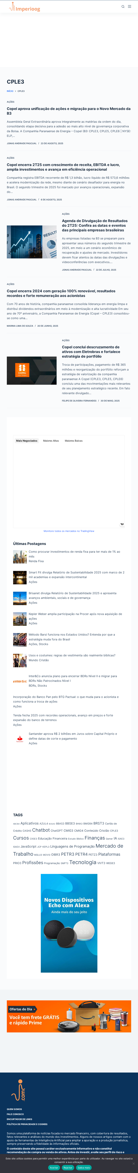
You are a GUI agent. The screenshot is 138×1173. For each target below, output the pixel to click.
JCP (39, 846)
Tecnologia (82, 862)
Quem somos (14, 1109)
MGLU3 (38, 855)
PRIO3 (17, 863)
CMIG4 (78, 830)
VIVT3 (101, 863)
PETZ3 (93, 854)
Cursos (21, 838)
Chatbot (41, 830)
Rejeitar (68, 1167)
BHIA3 (79, 823)
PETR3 (67, 854)
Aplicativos (29, 823)
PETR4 (81, 854)
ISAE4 (16, 846)
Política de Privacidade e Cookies (27, 1124)
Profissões (32, 862)
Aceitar (54, 1167)
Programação (52, 863)
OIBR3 (55, 854)
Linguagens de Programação (72, 846)
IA (115, 838)
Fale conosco (15, 1114)
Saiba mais (84, 1167)
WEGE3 (110, 863)
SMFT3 (64, 863)
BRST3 (98, 823)
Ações (10, 101)
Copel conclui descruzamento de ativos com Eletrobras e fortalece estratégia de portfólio (91, 352)
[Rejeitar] (133, 1163)
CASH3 (27, 830)
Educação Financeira (52, 838)
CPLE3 (114, 830)
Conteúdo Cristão (96, 830)
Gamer (109, 838)
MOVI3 (46, 855)
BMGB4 (88, 823)
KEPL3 (45, 846)
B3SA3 (52, 824)
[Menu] (129, 6)
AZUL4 (44, 823)
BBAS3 (60, 823)
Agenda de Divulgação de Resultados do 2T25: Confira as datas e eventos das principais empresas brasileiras (95, 225)
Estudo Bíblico (76, 838)
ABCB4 (16, 824)
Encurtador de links (19, 1119)
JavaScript (28, 846)
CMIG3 (68, 830)
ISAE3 (121, 838)
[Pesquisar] (123, 6)
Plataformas (109, 854)
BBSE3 (70, 823)
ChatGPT (57, 830)
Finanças (95, 838)
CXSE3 (33, 838)
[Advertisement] (69, 42)
